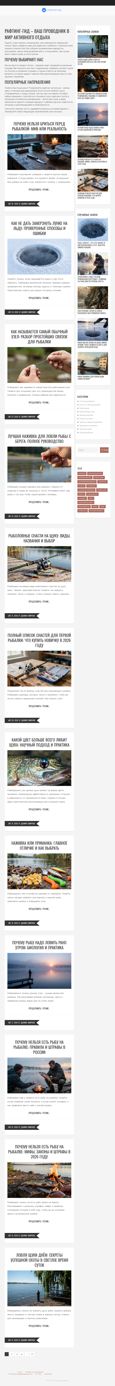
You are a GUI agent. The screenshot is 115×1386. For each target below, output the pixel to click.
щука (91, 498)
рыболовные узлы (95, 473)
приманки (91, 486)
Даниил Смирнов (28, 203)
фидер (95, 506)
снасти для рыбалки (86, 490)
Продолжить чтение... (39, 189)
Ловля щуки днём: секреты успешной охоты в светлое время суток (39, 1260)
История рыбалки (87, 401)
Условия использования (34, 1372)
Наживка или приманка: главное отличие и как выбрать (39, 845)
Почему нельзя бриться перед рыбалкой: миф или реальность (39, 126)
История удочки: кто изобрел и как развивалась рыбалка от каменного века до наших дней (92, 96)
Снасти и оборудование (89, 405)
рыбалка (82, 473)
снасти (81, 486)
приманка (82, 511)
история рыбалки (96, 511)
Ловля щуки (84, 408)
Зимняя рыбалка (86, 415)
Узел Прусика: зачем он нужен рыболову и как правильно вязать (92, 312)
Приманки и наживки (88, 426)
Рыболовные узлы (86, 412)
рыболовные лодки (86, 502)
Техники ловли (85, 429)
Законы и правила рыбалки (90, 422)
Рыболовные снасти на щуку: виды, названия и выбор (39, 538)
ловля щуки (99, 477)
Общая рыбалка (86, 432)
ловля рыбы (101, 490)
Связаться (48, 1374)
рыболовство (92, 494)
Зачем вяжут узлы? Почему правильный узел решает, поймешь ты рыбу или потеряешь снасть (92, 279)
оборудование (84, 506)
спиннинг (102, 482)
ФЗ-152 (38, 1374)
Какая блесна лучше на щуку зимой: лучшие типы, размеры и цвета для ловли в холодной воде (92, 344)
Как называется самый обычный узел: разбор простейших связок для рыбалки (39, 336)
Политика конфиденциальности (20, 1374)
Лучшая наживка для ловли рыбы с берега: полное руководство (39, 438)
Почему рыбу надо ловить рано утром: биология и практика (39, 945)
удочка (81, 494)
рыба (102, 506)
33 (32, 1354)
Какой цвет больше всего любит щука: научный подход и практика (39, 742)
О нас (19, 1372)
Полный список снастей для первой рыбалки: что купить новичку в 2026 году (39, 640)
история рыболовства (87, 482)
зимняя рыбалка (85, 477)
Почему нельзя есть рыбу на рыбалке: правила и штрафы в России (39, 1047)
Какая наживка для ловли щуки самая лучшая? (91, 377)
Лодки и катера (86, 419)
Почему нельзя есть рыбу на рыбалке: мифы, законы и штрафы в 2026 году (39, 1152)
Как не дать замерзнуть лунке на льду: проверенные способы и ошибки (39, 228)
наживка (82, 498)
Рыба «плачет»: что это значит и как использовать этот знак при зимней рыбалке (91, 245)
